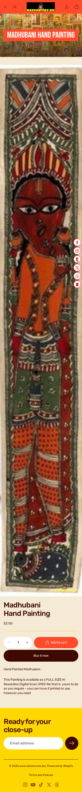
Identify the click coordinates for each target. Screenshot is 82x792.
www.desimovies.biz (32, 766)
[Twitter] (49, 784)
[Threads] (57, 784)
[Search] (15, 7)
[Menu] (5, 7)
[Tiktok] (41, 784)
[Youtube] (33, 784)
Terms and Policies (41, 775)
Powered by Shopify (60, 766)
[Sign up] (71, 743)
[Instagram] (25, 784)
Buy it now (41, 656)
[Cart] (77, 7)
